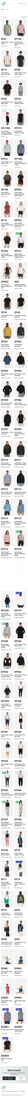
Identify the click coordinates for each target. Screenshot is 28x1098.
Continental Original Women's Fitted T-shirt (20, 285)
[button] (19, 3)
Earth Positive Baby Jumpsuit (6, 1001)
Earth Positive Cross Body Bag (20, 943)
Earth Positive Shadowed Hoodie (6, 463)
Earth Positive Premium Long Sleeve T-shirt (20, 163)
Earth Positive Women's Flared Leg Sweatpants (6, 824)
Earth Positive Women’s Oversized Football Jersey (19, 255)
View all (7, 9)
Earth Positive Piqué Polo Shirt (20, 316)
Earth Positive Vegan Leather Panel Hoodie (20, 463)
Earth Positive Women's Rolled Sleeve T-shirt (7, 225)
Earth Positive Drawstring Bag (18, 913)
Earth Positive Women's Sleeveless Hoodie (19, 553)
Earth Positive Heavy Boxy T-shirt (7, 102)
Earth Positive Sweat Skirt (7, 764)
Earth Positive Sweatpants (18, 704)
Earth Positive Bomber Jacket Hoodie (20, 403)
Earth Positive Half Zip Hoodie (19, 374)
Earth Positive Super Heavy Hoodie (20, 645)
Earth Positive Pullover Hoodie (5, 345)
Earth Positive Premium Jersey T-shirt (19, 43)
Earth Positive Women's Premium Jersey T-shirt (19, 194)
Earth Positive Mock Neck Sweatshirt (6, 403)
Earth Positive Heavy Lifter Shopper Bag (7, 943)
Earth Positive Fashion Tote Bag (5, 913)
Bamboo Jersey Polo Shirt (6, 1059)
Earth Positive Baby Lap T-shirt (6, 972)
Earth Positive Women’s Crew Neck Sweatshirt (6, 586)
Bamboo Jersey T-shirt (7, 1029)
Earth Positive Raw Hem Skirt (19, 735)
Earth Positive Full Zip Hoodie (7, 374)
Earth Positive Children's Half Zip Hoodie (6, 705)
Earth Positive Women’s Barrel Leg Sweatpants (19, 824)
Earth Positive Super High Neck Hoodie (20, 493)
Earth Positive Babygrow (18, 972)
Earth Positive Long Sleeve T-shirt (6, 162)
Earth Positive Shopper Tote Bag (19, 854)
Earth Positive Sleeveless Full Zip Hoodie (19, 434)
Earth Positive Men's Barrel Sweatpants (20, 794)
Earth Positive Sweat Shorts (7, 735)
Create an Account (10, 1078)
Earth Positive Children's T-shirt (19, 102)
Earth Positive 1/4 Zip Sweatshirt (7, 433)
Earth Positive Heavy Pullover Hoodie (20, 614)
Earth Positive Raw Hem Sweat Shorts (19, 764)
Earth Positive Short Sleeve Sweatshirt (6, 493)
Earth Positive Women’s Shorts (5, 854)
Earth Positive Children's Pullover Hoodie (6, 615)
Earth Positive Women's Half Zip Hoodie (5, 523)
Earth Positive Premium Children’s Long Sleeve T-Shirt (6, 132)
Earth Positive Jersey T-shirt (7, 42)
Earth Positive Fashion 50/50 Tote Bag (19, 884)
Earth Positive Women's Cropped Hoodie (19, 586)
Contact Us (21, 1078)
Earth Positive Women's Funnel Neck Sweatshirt (20, 523)
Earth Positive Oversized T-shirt (5, 73)
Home (2, 9)
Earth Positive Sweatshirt (18, 345)
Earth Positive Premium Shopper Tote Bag (6, 884)
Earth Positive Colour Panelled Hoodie (7, 675)
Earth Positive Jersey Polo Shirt (7, 316)
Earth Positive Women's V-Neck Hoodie (5, 646)
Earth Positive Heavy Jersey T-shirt (20, 73)
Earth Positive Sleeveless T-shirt (19, 131)
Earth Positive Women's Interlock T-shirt (6, 286)
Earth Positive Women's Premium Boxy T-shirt (19, 225)
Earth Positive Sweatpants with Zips (7, 794)
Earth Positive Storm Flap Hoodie (20, 675)
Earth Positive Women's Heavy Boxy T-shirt (6, 255)
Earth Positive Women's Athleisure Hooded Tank (6, 553)
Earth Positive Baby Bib (20, 1001)
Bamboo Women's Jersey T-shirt (19, 1030)
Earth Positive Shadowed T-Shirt (6, 193)
